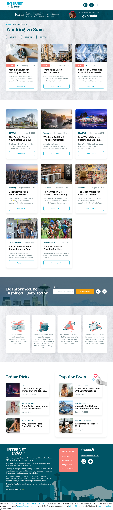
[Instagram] (85, 5)
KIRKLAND (28, 37)
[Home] (15, 5)
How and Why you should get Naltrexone (28, 503)
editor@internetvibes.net (90, 456)
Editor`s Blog (67, 468)
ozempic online (105, 506)
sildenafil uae (74, 506)
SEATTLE (43, 37)
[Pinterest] (91, 5)
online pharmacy (23, 506)
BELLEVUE (13, 37)
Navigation (66, 464)
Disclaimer (66, 460)
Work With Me (67, 456)
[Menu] (104, 5)
